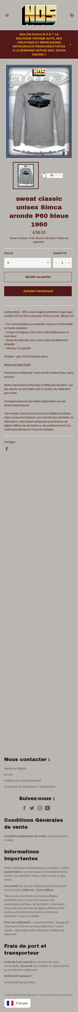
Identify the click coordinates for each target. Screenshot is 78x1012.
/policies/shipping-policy (19, 982)
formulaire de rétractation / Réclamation (30, 786)
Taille (8, 253)
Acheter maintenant (38, 291)
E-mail (8, 774)
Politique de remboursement (22, 780)
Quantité (60, 253)
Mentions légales (15, 768)
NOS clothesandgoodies (24, 995)
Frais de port (36, 238)
